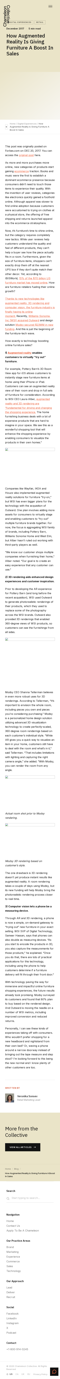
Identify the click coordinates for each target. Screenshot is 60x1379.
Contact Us (13, 1225)
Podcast (11, 1332)
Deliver (10, 1292)
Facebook (12, 1313)
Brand (10, 1247)
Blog (16, 1169)
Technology (13, 1271)
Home (13, 123)
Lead (9, 1287)
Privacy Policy (40, 1374)
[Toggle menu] (50, 6)
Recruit (10, 1297)
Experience (13, 1256)
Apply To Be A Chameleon (22, 1230)
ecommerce (21, 171)
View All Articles (21, 1147)
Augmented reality (20, 352)
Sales (9, 1266)
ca (17, 1374)
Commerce (13, 1261)
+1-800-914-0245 (17, 1349)
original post (26, 155)
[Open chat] (54, 1372)
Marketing (12, 1251)
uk (22, 1374)
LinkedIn (11, 1318)
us (11, 1374)
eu (29, 1374)
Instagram (12, 1323)
